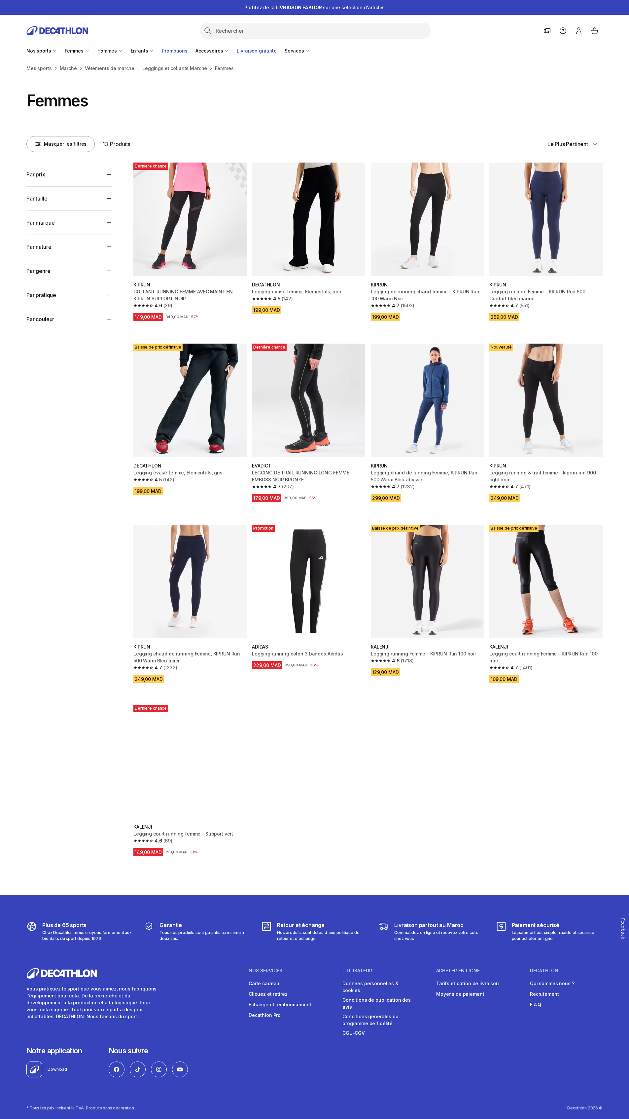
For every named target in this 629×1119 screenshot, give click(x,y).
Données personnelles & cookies (370, 987)
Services (295, 51)
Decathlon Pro (265, 1015)
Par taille (36, 198)
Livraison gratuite (256, 51)
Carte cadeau (264, 983)
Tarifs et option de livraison (467, 983)
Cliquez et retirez (268, 994)
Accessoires (209, 51)
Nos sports (39, 51)
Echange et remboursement (280, 1004)
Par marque (40, 222)
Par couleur (40, 319)
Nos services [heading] (265, 970)
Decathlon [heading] (544, 970)
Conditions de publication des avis (376, 1003)
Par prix (35, 174)
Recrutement (544, 994)
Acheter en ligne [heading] (458, 970)
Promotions (175, 51)
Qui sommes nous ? (552, 983)
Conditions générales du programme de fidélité (370, 1020)
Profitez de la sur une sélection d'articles (314, 7)
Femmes (75, 51)
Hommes (107, 51)
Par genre (38, 271)
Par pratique (41, 295)
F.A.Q (535, 1004)
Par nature (38, 246)
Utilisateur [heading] (357, 970)
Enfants (140, 51)
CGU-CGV (353, 1033)
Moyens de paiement (460, 994)
